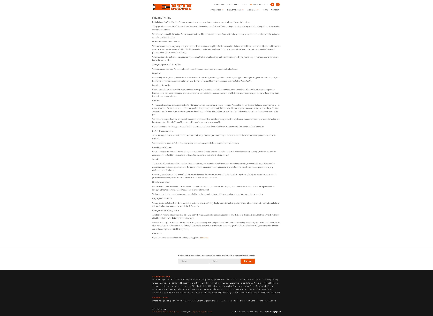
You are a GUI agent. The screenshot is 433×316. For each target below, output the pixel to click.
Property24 (185, 312)
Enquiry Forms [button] (234, 10)
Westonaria (220, 280)
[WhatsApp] (278, 4)
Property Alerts (260, 5)
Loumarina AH (188, 286)
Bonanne (176, 283)
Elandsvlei (206, 283)
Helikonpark (272, 283)
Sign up (248, 261)
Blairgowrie (165, 283)
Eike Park (196, 283)
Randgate (174, 289)
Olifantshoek (236, 286)
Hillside (166, 286)
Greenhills (234, 283)
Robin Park (209, 289)
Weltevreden (214, 293)
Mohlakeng (215, 286)
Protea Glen (249, 286)
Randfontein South (160, 289)
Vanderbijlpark (181, 280)
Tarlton (155, 293)
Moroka (225, 286)
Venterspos (189, 293)
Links (244, 5)
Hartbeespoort (254, 280)
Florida (225, 283)
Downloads (219, 5)
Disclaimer (156, 312)
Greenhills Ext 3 (248, 283)
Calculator (233, 5)
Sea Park (253, 289)
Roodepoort (195, 280)
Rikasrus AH (197, 289)
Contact (275, 10)
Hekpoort (261, 283)
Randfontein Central (265, 286)
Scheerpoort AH (240, 289)
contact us (204, 237)
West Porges (227, 293)
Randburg (168, 280)
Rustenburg (241, 280)
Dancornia (185, 283)
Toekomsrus (177, 293)
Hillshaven (156, 286)
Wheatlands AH (242, 293)
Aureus (155, 283)
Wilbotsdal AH (257, 293)
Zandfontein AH (272, 293)
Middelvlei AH (202, 286)
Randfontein (157, 280)
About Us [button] (252, 10)
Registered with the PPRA (202, 312)
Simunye (262, 289)
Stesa (270, 289)
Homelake (175, 286)
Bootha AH (190, 301)
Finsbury (216, 283)
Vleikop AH (201, 293)
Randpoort (185, 289)
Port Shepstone (270, 280)
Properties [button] (216, 10)
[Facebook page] (272, 4)
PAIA (177, 312)
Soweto (230, 280)
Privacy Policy (168, 312)
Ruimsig (272, 301)
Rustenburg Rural (223, 289)
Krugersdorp (208, 280)
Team (265, 10)
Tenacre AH (164, 293)
